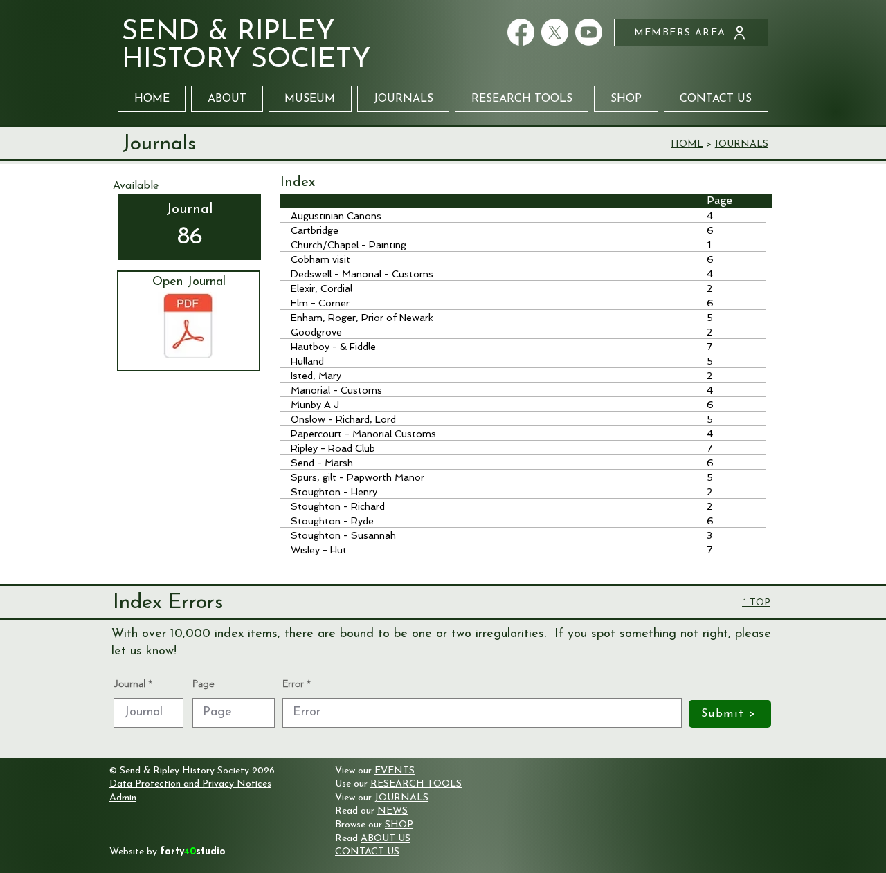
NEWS (392, 811)
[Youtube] (588, 32)
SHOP (399, 825)
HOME (687, 144)
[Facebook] (520, 32)
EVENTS (394, 771)
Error (293, 683)
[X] (554, 32)
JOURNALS (741, 144)
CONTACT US (367, 852)
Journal (129, 683)
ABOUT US (385, 839)
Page (203, 683)
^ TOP (756, 603)
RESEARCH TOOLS (416, 784)
